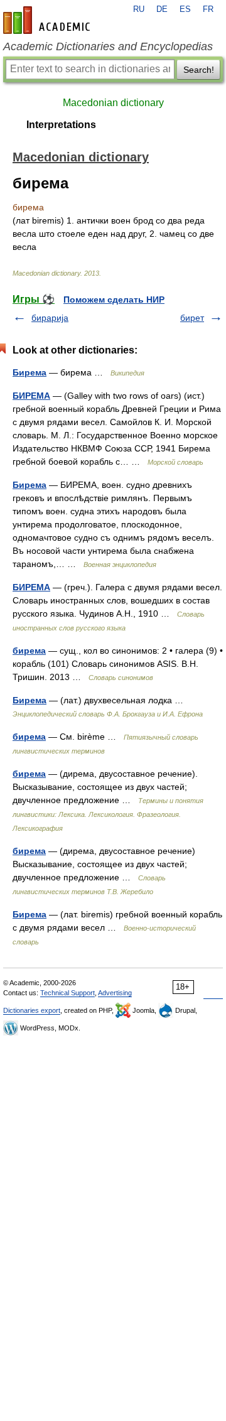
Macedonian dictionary (113, 102)
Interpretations (61, 124)
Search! (198, 70)
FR (208, 9)
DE (162, 9)
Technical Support (67, 993)
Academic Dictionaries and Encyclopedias (108, 46)
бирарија (49, 318)
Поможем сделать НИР (113, 299)
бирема (29, 651)
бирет (192, 318)
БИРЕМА (31, 396)
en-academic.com (48, 20)
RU (138, 9)
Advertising (115, 993)
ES (185, 9)
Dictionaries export (31, 1010)
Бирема (29, 372)
